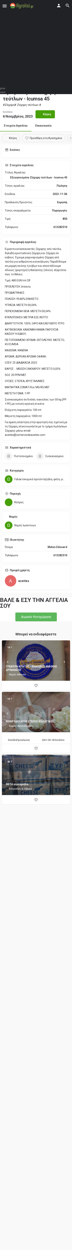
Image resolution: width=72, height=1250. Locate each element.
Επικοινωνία (43, 125)
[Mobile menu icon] (4, 6)
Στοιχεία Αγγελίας (16, 125)
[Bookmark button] (36, 685)
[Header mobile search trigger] (67, 5)
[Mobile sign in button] (58, 5)
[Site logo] (22, 6)
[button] (36, 617)
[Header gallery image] (36, 43)
